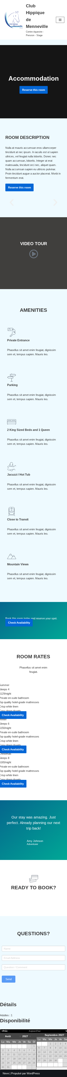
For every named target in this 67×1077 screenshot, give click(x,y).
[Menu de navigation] (60, 20)
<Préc (5, 1031)
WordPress (33, 1073)
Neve (6, 1073)
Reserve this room (33, 89)
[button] (11, 202)
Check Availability (19, 622)
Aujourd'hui (34, 1031)
